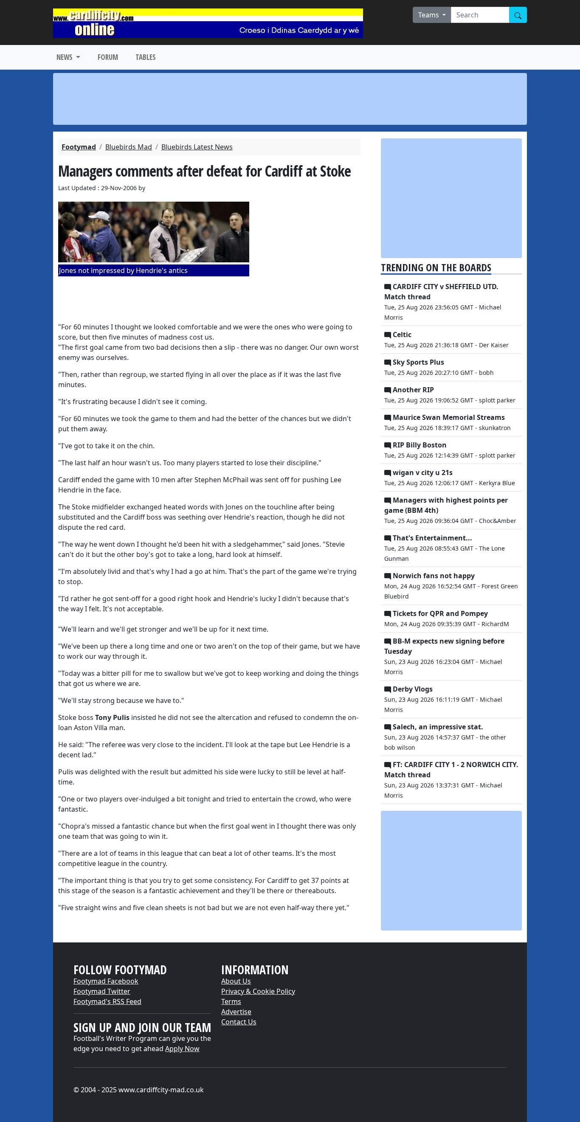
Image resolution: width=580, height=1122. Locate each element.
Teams (429, 15)
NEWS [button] (65, 57)
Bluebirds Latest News (197, 147)
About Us (236, 981)
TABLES (145, 57)
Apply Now (182, 1048)
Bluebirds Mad (128, 147)
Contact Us (238, 1021)
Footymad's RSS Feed (107, 1001)
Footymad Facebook (105, 981)
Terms (231, 1001)
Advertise (236, 1011)
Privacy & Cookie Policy (258, 991)
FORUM (108, 57)
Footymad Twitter (101, 991)
